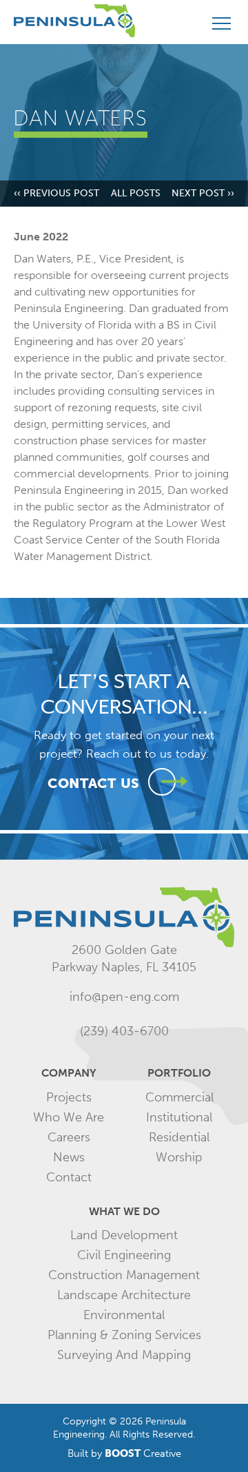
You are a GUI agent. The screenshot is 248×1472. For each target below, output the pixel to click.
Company (68, 1072)
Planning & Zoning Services (124, 1335)
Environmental (124, 1315)
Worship (179, 1157)
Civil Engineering (124, 1255)
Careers (69, 1137)
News (69, 1157)
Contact (69, 1177)
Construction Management (124, 1275)
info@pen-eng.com (124, 996)
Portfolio (179, 1072)
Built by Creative (124, 1453)
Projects (69, 1097)
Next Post (203, 193)
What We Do (124, 1211)
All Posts (136, 193)
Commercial (179, 1097)
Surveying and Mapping (124, 1354)
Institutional (179, 1117)
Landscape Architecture (124, 1295)
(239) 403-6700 (124, 1031)
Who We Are (68, 1117)
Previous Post (56, 193)
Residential (179, 1137)
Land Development (124, 1235)
